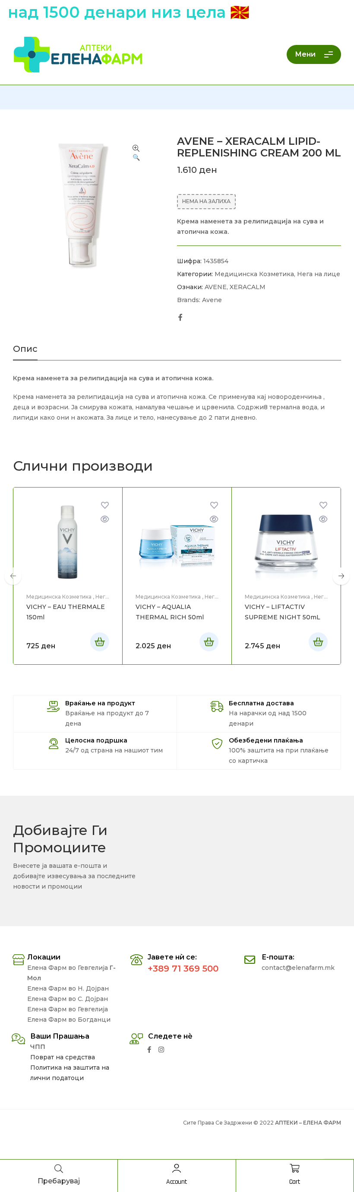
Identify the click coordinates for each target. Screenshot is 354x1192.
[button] (136, 153)
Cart (294, 1181)
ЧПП (37, 1047)
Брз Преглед (105, 519)
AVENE (216, 287)
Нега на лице (318, 274)
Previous (13, 576)
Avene (212, 300)
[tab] (25, 352)
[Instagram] (161, 1049)
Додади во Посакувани (105, 505)
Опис (25, 349)
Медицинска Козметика (254, 274)
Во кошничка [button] (99, 641)
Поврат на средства (62, 1057)
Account (176, 1181)
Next (341, 576)
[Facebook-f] (149, 1049)
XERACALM (248, 287)
